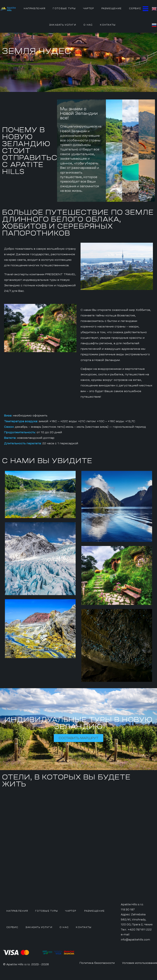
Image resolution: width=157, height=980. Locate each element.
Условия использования (139, 963)
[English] (154, 8)
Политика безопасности (97, 963)
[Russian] (154, 24)
